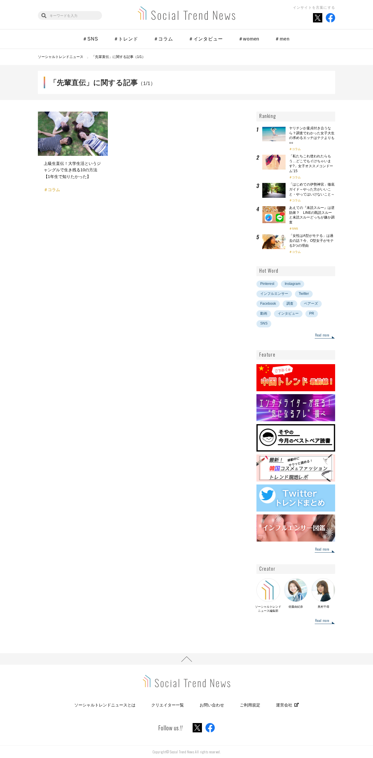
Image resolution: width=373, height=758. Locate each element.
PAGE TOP (186, 659)
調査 (289, 304)
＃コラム (163, 38)
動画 (263, 313)
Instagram (292, 284)
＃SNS (90, 38)
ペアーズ (311, 304)
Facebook (268, 304)
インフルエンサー (274, 294)
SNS (295, 228)
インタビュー (288, 313)
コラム (296, 149)
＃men (282, 38)
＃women (249, 38)
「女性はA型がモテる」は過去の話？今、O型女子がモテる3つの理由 (311, 241)
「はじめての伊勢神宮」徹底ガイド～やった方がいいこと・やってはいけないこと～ (312, 189)
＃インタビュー (206, 38)
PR (311, 313)
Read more (322, 335)
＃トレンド (126, 38)
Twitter (304, 294)
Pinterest (267, 284)
